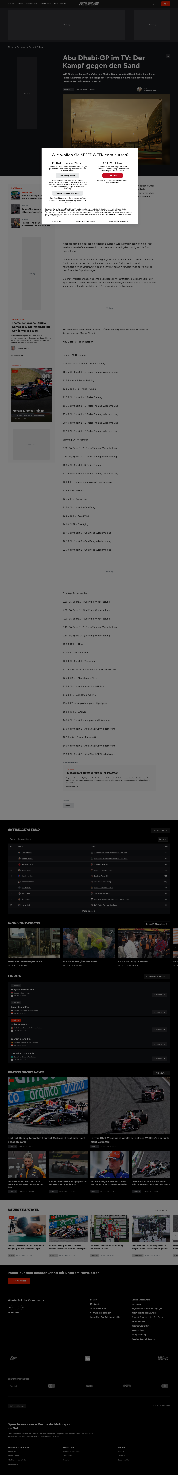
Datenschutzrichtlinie (85, 221)
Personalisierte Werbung (67, 193)
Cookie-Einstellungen (118, 221)
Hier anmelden (112, 182)
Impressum (57, 221)
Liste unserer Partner (113, 214)
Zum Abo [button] (112, 175)
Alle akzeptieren (67, 175)
